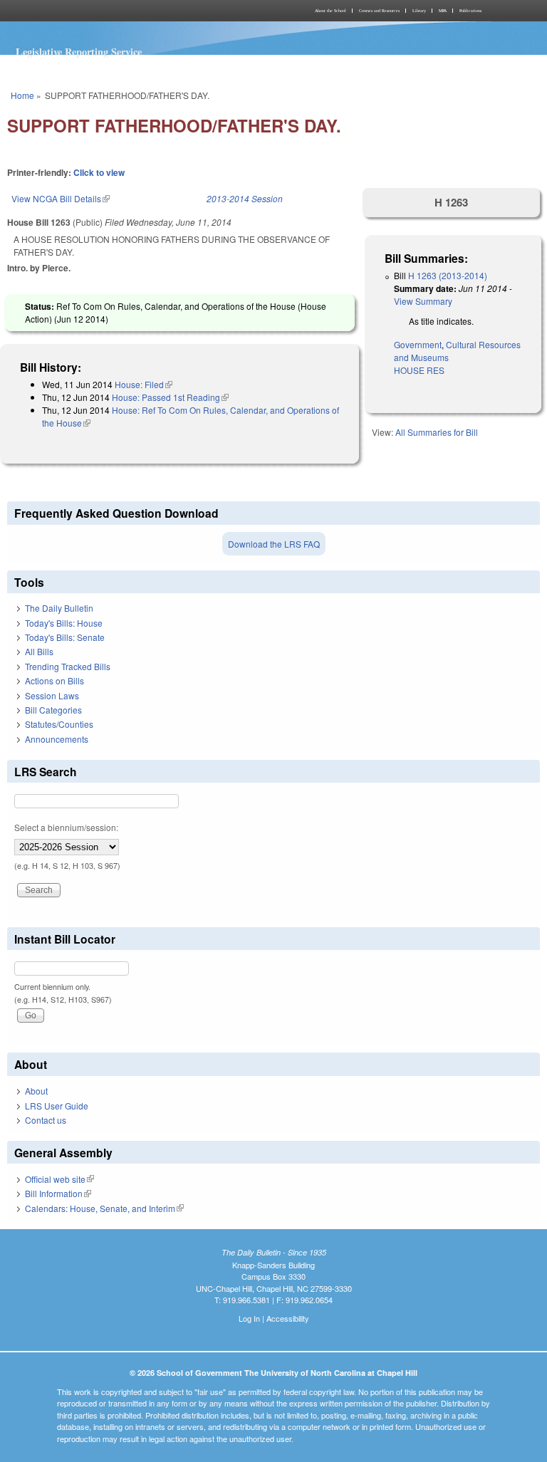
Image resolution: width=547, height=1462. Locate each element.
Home (22, 95)
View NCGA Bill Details (60, 198)
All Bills (39, 651)
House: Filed (143, 384)
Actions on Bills (54, 680)
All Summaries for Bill (436, 432)
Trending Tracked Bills (67, 666)
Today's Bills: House (64, 623)
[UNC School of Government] (138, 10)
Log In (249, 1318)
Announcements (56, 739)
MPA (443, 11)
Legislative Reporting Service (79, 51)
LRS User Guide (56, 1106)
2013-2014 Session (245, 198)
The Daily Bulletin (59, 608)
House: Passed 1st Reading (170, 397)
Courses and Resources (379, 11)
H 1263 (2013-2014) (447, 275)
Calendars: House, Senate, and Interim (104, 1208)
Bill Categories (53, 710)
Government (418, 344)
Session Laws (52, 695)
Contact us (45, 1120)
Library (419, 11)
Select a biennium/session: (66, 827)
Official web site (59, 1179)
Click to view (99, 172)
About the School (330, 11)
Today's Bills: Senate (65, 637)
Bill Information (58, 1193)
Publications (470, 11)
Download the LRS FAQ (274, 544)
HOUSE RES (419, 370)
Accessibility (287, 1318)
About (36, 1091)
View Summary (423, 301)
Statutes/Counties (59, 724)
